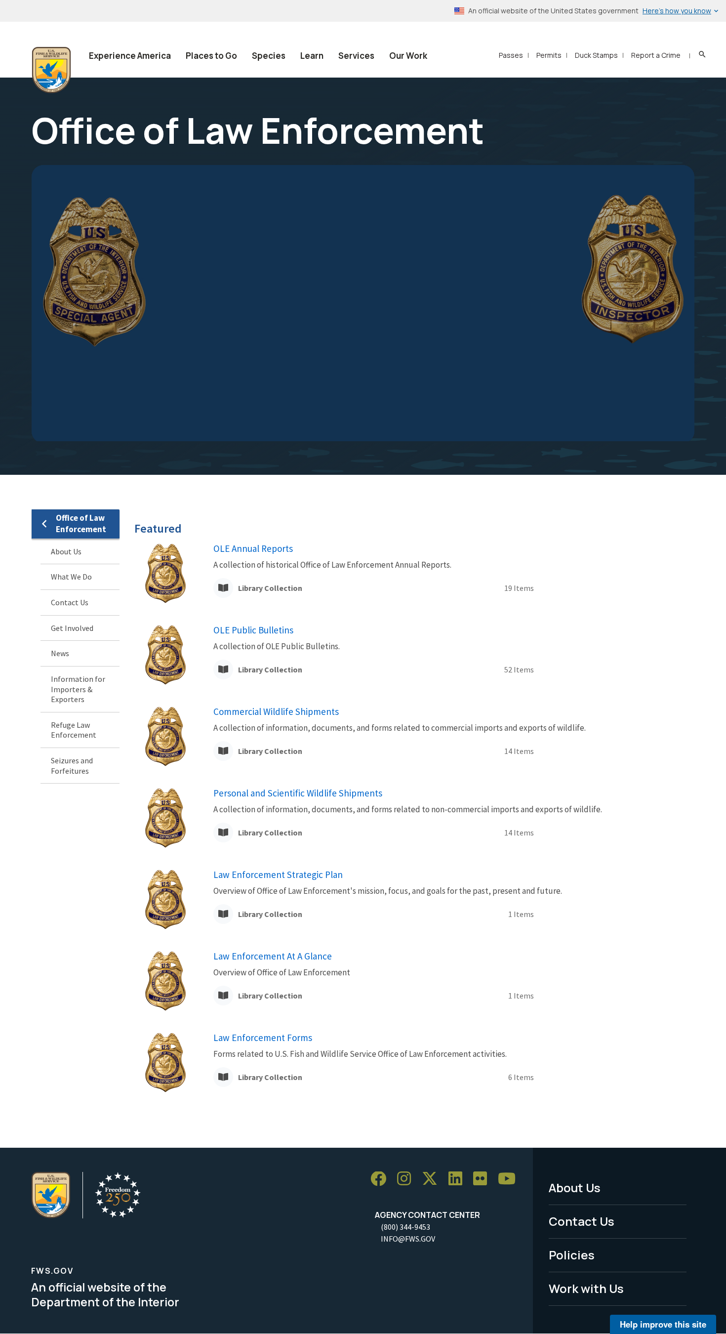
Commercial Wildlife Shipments (276, 711)
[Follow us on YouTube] (510, 1179)
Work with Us (586, 1288)
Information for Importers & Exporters (78, 689)
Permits (549, 55)
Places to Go (211, 55)
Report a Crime (656, 55)
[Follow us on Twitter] (433, 1179)
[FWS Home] (51, 70)
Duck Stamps (596, 55)
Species (268, 55)
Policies (572, 1255)
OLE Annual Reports (253, 548)
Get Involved (72, 628)
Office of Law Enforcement (81, 523)
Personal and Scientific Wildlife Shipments (297, 793)
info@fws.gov (408, 1239)
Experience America (130, 55)
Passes (511, 55)
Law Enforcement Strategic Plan (278, 874)
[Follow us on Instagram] (407, 1179)
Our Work (408, 55)
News (60, 654)
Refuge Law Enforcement (73, 730)
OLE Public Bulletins (253, 630)
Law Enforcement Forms (262, 1037)
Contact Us (69, 602)
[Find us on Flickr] (483, 1179)
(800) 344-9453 (405, 1227)
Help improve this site (663, 1324)
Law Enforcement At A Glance (272, 956)
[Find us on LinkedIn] (458, 1179)
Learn (311, 55)
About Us (66, 551)
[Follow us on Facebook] (381, 1179)
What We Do (71, 577)
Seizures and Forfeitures (72, 765)
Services (356, 55)
